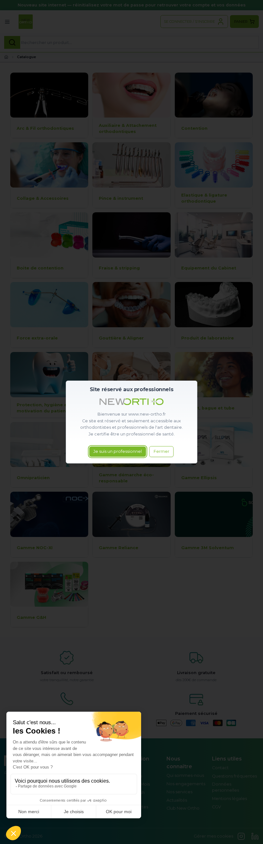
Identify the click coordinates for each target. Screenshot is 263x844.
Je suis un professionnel (117, 451)
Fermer (161, 451)
